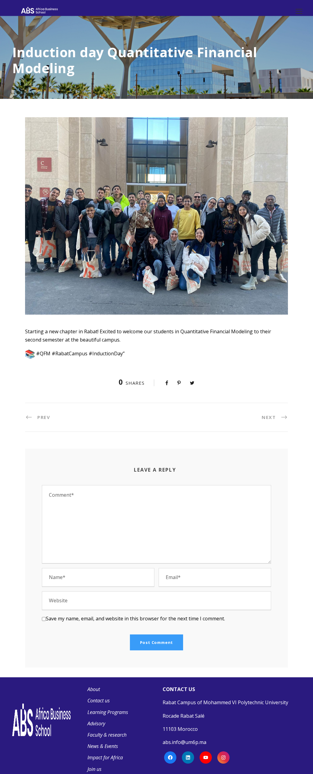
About (93, 689)
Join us (94, 769)
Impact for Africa (105, 757)
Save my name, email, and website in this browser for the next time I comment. (135, 618)
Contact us (98, 700)
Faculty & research (107, 734)
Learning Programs (107, 712)
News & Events (102, 746)
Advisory (96, 723)
